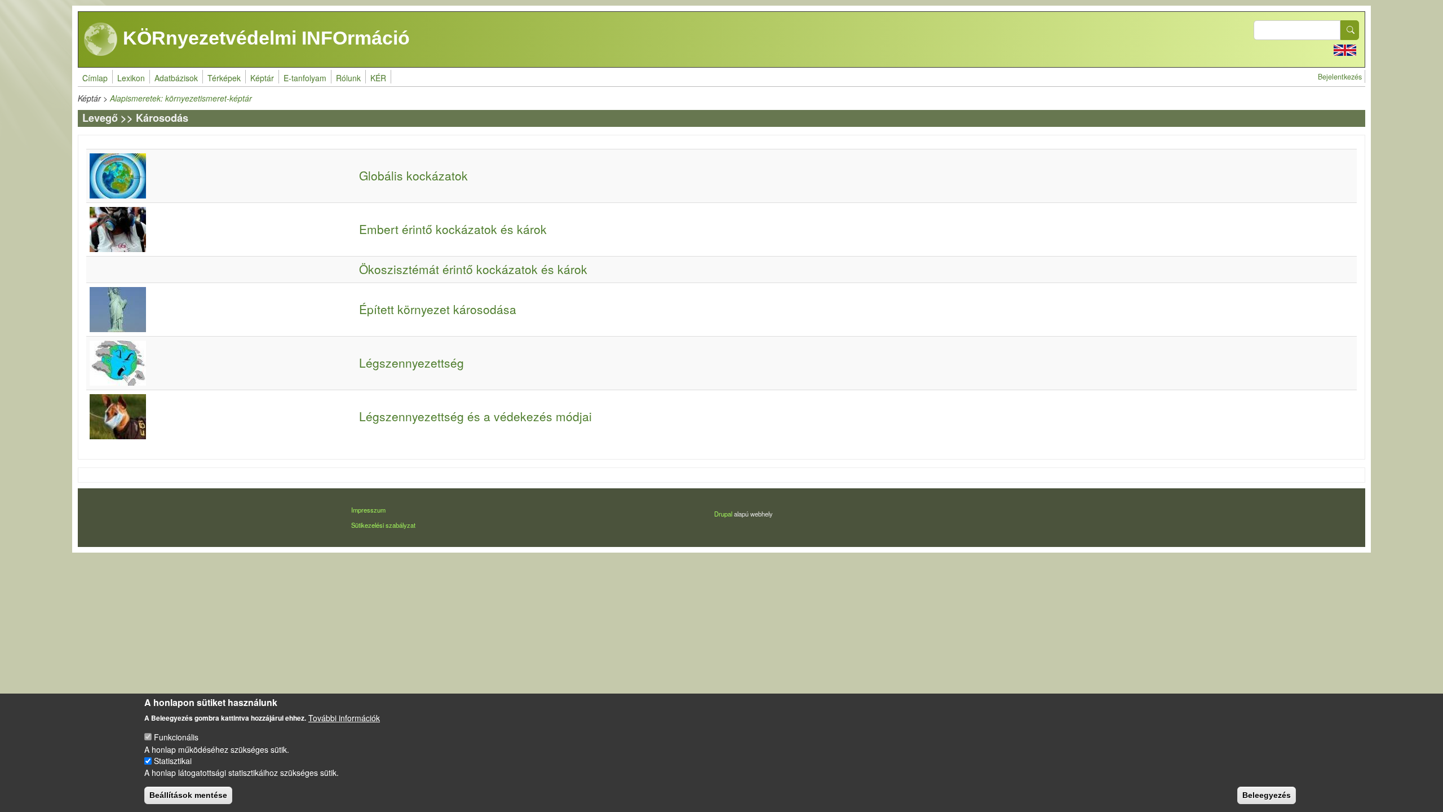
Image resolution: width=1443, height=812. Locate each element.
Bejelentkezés (1340, 77)
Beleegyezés (1266, 795)
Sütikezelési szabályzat (383, 524)
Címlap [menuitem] (95, 77)
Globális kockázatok (413, 175)
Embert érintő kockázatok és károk (453, 228)
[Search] (1350, 30)
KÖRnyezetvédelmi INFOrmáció (264, 37)
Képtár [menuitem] (262, 77)
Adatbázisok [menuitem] (176, 77)
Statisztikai (173, 760)
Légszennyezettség (411, 362)
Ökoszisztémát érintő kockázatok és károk (473, 269)
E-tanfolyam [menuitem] (305, 77)
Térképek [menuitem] (224, 77)
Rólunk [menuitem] (348, 77)
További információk (344, 717)
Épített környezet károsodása (437, 309)
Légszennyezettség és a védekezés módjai (475, 416)
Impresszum (368, 509)
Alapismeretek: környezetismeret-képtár (181, 98)
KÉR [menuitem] (378, 77)
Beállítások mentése (188, 795)
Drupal (723, 513)
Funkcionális (176, 737)
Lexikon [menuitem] (131, 77)
